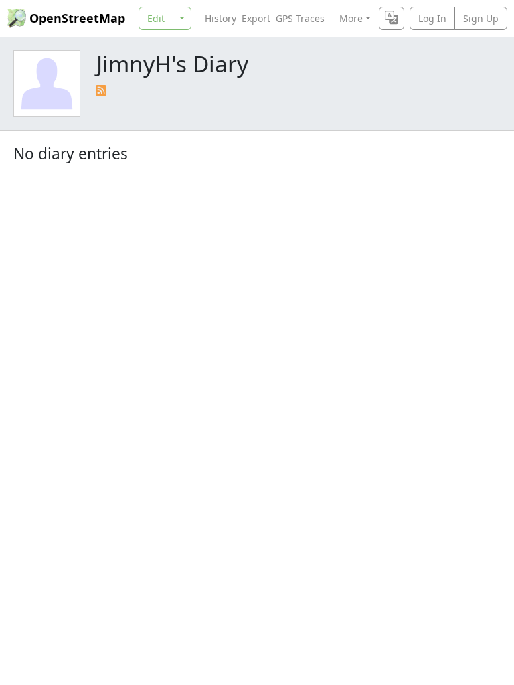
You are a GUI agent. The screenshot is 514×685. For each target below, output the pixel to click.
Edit (156, 18)
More (351, 18)
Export (256, 18)
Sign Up (481, 18)
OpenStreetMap (77, 18)
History (220, 18)
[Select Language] (391, 18)
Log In (432, 18)
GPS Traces (300, 18)
